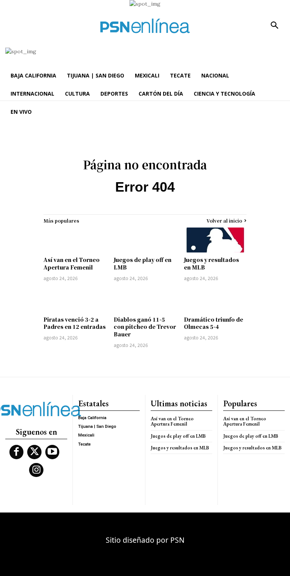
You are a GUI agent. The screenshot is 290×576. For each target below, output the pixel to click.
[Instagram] (36, 470)
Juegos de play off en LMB (178, 436)
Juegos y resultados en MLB (180, 447)
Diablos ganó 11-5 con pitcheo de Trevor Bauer (145, 327)
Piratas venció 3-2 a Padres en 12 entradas (74, 323)
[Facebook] (16, 452)
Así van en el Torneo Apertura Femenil (71, 263)
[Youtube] (52, 452)
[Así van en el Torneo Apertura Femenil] (74, 240)
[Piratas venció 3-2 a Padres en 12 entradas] (74, 299)
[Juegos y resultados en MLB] (215, 240)
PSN (177, 540)
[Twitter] (34, 452)
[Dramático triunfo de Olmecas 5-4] (215, 299)
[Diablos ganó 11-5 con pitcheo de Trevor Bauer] (145, 299)
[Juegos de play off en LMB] (145, 240)
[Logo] (145, 26)
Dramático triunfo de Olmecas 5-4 (213, 323)
